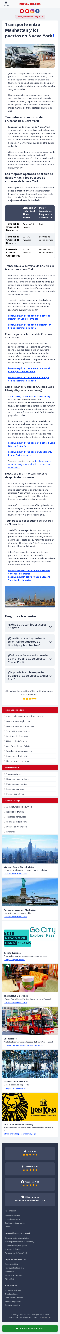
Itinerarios (10, 831)
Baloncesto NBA (11, 1264)
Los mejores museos (16, 789)
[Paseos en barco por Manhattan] (30, 892)
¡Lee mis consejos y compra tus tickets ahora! (24, 1045)
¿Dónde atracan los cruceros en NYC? (27, 626)
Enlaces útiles (11, 1285)
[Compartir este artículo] (52, 35)
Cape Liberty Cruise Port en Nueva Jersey (29, 396)
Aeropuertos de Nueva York (16, 1253)
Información (10, 1211)
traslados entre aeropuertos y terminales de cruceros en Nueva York (29, 464)
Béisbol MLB (9, 1271)
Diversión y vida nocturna (17, 779)
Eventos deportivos (15, 794)
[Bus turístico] (30, 1021)
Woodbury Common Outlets (19, 751)
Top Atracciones (13, 774)
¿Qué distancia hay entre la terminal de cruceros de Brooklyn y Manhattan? (26, 641)
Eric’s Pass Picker (11, 1294)
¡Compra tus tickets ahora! (15, 1088)
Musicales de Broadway (17, 736)
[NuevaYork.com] (30, 3)
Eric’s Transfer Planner (14, 1298)
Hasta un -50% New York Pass (20, 726)
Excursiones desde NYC (16, 756)
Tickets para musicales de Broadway (19, 1242)
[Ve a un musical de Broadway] (30, 1107)
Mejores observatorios (16, 784)
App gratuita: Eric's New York (19, 806)
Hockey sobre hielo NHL (14, 1268)
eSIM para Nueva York (16, 821)
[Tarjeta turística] (30, 935)
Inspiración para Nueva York (17, 1233)
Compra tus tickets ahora (32, 1328)
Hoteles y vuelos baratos (17, 761)
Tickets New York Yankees (18, 731)
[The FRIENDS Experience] (30, 978)
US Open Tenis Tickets (16, 741)
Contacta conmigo (12, 1305)
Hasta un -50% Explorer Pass (19, 721)
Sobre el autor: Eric (12, 1216)
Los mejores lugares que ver (16, 1245)
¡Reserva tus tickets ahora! (15, 873)
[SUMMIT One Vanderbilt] (30, 1064)
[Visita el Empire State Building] (30, 849)
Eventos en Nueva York (16, 826)
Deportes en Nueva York (15, 1259)
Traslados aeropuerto (16, 816)
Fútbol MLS (9, 1279)
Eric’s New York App (13, 1290)
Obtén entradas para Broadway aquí (20, 1134)
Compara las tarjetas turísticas (17, 1238)
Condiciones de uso (12, 1219)
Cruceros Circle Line (13, 1249)
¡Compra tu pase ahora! (14, 959)
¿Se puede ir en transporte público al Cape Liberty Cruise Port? (28, 675)
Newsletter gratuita (15, 811)
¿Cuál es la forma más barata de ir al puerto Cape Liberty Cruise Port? (28, 658)
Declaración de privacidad (15, 1223)
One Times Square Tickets (18, 746)
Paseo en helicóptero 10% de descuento (24, 716)
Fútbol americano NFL (13, 1275)
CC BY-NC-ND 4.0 (44, 1317)
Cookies (8, 1227)
